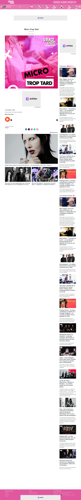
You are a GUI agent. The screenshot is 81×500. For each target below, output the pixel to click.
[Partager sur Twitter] (28, 129)
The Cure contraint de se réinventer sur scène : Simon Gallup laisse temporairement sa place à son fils (67, 159)
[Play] (1, 7)
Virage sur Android (33, 493)
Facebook (7, 492)
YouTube (7, 496)
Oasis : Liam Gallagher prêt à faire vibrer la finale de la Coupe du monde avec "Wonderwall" (68, 360)
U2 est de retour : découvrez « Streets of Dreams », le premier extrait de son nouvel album (67, 384)
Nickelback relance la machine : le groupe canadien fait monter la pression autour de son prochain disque (67, 338)
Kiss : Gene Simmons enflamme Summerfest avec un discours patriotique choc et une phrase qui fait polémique (68, 412)
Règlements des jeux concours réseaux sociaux (63, 492)
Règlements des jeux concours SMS (60, 493)
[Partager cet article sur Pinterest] (31, 129)
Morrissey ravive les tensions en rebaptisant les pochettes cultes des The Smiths (67, 463)
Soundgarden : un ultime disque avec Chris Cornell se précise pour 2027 (68, 136)
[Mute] (20, 7)
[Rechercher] (75, 2)
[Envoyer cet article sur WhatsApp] (34, 129)
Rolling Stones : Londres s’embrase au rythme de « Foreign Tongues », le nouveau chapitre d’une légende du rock (68, 184)
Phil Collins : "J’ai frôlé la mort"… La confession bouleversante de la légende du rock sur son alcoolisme (68, 112)
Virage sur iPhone (33, 492)
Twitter (6, 493)
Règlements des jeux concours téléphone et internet (64, 494)
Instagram (7, 494)
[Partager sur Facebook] (26, 129)
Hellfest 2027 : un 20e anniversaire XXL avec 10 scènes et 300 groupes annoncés (67, 439)
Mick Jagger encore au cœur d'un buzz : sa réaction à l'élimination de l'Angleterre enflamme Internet (68, 82)
